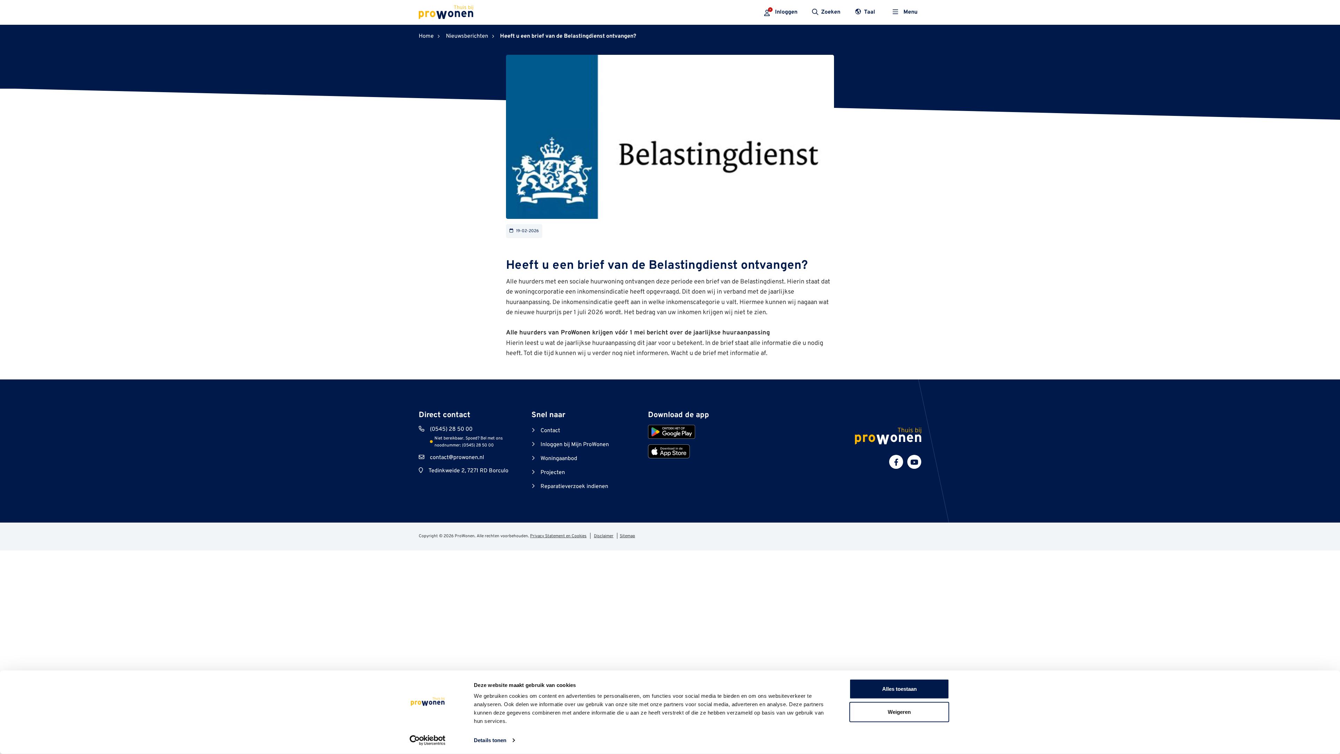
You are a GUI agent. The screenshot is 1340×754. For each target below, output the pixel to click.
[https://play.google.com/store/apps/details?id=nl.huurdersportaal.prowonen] (671, 432)
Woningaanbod (559, 458)
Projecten (553, 472)
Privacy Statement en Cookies (558, 536)
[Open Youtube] (914, 462)
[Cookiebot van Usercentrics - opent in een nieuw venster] (427, 740)
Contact (550, 430)
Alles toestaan (899, 689)
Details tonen (490, 740)
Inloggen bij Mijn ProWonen (575, 444)
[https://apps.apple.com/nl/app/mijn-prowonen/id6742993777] (669, 451)
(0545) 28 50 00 (451, 429)
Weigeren (899, 712)
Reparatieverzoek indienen (574, 486)
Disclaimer (603, 536)
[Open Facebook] (896, 462)
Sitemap (627, 536)
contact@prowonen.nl (457, 457)
